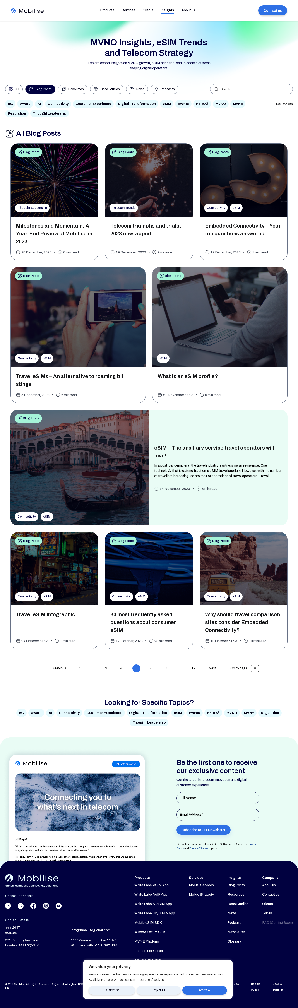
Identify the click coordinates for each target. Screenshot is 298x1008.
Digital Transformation (137, 104)
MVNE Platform (146, 941)
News (232, 913)
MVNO (221, 104)
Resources (236, 894)
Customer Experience (93, 104)
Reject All (159, 990)
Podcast (234, 922)
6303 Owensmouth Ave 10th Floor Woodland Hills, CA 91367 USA (96, 942)
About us (188, 10)
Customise (111, 990)
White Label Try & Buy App (154, 913)
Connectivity (58, 104)
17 (194, 668)
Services (128, 10)
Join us (267, 913)
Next (212, 668)
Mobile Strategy (201, 894)
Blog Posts (31, 152)
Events (183, 104)
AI (39, 104)
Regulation (17, 113)
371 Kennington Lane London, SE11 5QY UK (22, 942)
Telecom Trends (123, 207)
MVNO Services (201, 885)
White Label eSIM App (151, 885)
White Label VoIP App (150, 894)
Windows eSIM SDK (150, 932)
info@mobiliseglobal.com (90, 930)
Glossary (234, 941)
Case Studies (238, 904)
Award (25, 104)
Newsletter (236, 932)
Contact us (273, 10)
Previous (59, 668)
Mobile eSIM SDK (148, 922)
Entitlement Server (148, 951)
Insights (167, 10)
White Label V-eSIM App (153, 904)
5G (10, 104)
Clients (148, 10)
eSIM (167, 104)
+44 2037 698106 (12, 930)
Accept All (204, 990)
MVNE (238, 104)
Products (107, 10)
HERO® (202, 104)
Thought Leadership (49, 113)
